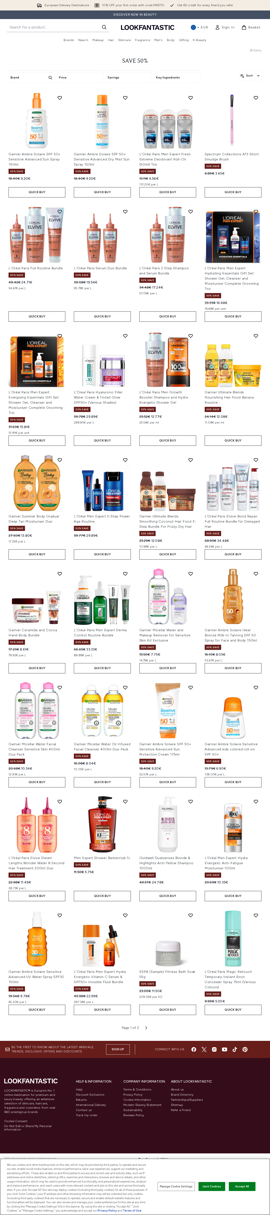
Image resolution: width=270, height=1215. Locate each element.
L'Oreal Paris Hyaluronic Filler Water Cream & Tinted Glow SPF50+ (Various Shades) (98, 397)
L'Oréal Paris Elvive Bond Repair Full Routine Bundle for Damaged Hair (232, 521)
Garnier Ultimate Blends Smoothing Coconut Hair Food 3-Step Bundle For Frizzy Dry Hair (167, 521)
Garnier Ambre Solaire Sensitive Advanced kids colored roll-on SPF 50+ (231, 749)
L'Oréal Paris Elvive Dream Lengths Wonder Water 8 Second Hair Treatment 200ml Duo (36, 863)
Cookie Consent (15, 1121)
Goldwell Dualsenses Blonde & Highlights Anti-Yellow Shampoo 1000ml (166, 863)
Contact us (84, 1110)
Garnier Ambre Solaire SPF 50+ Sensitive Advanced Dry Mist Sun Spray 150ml (102, 159)
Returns (81, 1100)
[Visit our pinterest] (245, 1049)
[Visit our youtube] (224, 1049)
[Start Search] (104, 27)
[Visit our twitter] (204, 1049)
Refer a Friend (181, 1110)
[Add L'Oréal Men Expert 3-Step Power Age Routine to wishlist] (125, 460)
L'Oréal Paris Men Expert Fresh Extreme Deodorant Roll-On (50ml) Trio (165, 159)
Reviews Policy (133, 1115)
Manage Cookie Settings (176, 1186)
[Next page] (146, 1028)
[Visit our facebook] (194, 1049)
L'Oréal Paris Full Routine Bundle (36, 268)
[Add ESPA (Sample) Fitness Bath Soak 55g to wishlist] (190, 915)
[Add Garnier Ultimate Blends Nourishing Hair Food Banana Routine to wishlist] (256, 336)
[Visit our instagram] (214, 1049)
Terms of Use (132, 1210)
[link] (224, 27)
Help (79, 1089)
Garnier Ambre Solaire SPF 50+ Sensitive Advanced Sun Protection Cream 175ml (165, 749)
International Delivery (91, 1105)
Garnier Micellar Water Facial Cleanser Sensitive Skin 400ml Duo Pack (34, 749)
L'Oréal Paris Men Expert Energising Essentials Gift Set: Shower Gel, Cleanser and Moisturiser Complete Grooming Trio (36, 402)
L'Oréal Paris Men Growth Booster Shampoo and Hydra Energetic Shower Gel (163, 397)
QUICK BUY (37, 192)
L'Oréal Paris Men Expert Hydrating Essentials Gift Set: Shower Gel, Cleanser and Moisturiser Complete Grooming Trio (232, 278)
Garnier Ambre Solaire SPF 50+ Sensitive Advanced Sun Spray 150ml (34, 159)
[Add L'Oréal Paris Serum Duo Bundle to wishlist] (125, 211)
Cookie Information (137, 1100)
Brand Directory (182, 1094)
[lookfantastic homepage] (147, 27)
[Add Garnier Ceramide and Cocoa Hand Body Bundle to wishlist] (60, 574)
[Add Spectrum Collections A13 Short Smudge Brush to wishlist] (256, 98)
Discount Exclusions (90, 1094)
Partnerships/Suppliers (187, 1100)
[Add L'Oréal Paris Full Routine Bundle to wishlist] (60, 211)
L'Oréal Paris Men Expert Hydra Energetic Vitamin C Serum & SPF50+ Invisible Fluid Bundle (100, 977)
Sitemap (177, 1105)
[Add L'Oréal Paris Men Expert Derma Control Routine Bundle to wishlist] (125, 574)
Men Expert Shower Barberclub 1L (102, 858)
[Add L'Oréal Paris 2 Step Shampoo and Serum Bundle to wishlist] (190, 211)
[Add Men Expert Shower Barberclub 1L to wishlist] (125, 801)
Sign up (118, 1049)
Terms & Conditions (137, 1089)
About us (177, 1089)
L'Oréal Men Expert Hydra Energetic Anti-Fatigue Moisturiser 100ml (226, 863)
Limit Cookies (212, 1186)
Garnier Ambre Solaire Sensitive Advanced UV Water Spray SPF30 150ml (36, 977)
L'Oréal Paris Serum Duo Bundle (100, 268)
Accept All (242, 1186)
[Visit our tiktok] (235, 1049)
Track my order (87, 1115)
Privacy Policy (132, 1094)
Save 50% (135, 61)
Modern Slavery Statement (142, 1105)
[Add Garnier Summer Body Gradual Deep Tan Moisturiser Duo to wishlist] (60, 460)
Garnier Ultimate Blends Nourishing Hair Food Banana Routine (229, 397)
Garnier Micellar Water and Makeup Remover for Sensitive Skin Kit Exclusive (165, 635)
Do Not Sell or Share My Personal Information (27, 1128)
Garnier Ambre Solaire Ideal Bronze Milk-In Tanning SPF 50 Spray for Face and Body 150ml (231, 635)
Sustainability (132, 1110)
